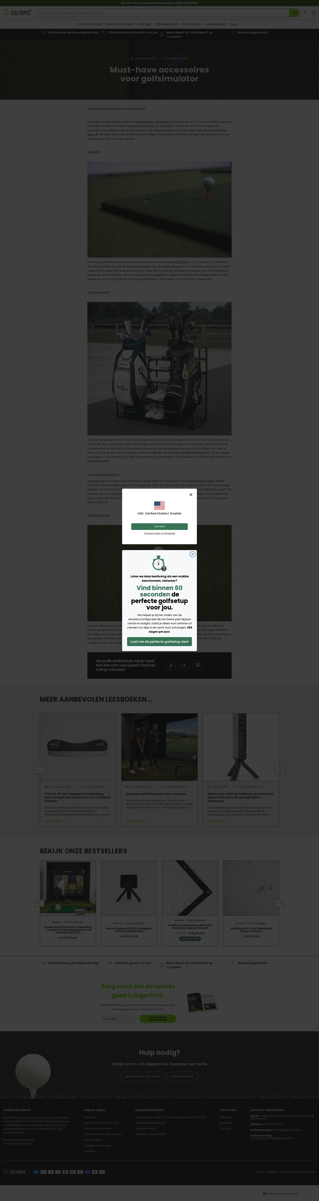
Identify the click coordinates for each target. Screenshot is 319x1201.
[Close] (191, 495)
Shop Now (159, 526)
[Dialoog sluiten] (193, 554)
